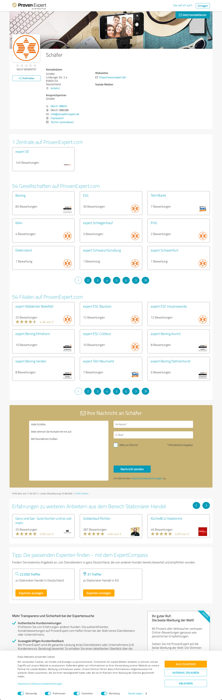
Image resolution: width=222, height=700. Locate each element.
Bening (20, 195)
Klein (18, 222)
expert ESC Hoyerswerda (169, 306)
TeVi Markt (158, 195)
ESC (86, 195)
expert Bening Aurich (166, 333)
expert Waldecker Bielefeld (34, 306)
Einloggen (203, 5)
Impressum (24, 683)
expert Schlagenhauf (98, 222)
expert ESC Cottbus (97, 333)
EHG (154, 222)
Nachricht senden (132, 469)
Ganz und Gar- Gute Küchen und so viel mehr (43, 520)
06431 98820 (59, 106)
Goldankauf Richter (96, 518)
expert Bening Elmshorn (32, 333)
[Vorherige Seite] (196, 505)
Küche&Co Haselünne (166, 518)
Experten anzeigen (31, 593)
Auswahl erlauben (185, 673)
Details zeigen (135, 693)
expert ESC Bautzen (97, 306)
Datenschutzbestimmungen (47, 683)
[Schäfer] (26, 48)
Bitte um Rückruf (128, 445)
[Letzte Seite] (145, 280)
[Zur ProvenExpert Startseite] (29, 7)
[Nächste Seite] (135, 280)
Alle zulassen (186, 664)
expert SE (22, 151)
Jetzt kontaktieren (194, 14)
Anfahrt (55, 88)
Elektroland (23, 250)
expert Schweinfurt (164, 250)
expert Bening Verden (30, 361)
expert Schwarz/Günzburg (102, 250)
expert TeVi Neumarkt (98, 361)
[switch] (48, 693)
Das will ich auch (182, 5)
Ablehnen (186, 683)
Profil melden (82, 493)
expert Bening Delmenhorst (170, 361)
